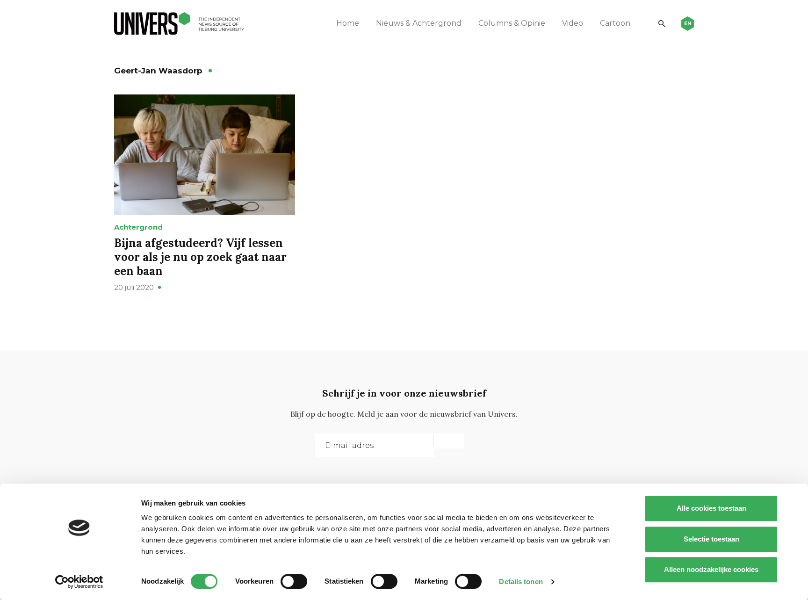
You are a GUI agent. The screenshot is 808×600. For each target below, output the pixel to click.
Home (347, 23)
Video (572, 23)
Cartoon (615, 23)
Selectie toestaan (711, 539)
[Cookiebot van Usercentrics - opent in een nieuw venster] (79, 582)
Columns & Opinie (511, 23)
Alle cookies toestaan (711, 508)
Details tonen (520, 582)
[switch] (294, 581)
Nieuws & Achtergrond (419, 23)
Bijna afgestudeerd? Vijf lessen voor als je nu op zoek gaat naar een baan (200, 257)
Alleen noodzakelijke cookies (711, 569)
